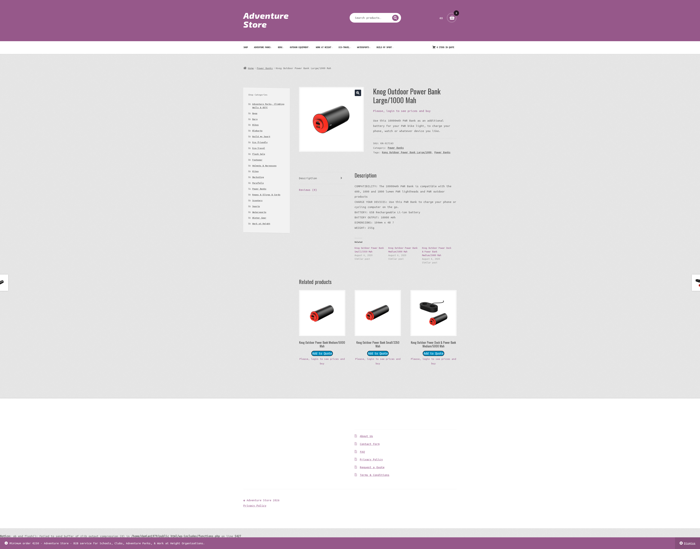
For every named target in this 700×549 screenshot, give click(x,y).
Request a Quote (372, 467)
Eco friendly (260, 142)
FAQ (362, 451)
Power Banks (265, 68)
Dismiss (689, 543)
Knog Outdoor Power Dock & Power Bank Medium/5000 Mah (436, 251)
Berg (280, 47)
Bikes (255, 125)
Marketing (258, 177)
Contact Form (370, 443)
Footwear (257, 160)
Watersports (363, 47)
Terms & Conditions (374, 474)
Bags (254, 113)
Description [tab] (308, 178)
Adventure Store (266, 19)
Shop (245, 47)
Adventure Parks (262, 47)
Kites (255, 171)
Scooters (257, 200)
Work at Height (323, 47)
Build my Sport (384, 47)
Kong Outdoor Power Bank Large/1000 (406, 152)
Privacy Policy (371, 459)
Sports (256, 206)
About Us (366, 436)
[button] (358, 93)
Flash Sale (258, 154)
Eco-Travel (344, 47)
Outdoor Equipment (299, 47)
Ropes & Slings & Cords (266, 194)
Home (251, 68)
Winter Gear (259, 218)
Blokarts (257, 130)
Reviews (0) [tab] (308, 189)
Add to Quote (322, 353)
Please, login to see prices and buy (402, 110)
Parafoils (258, 183)
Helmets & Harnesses (264, 165)
